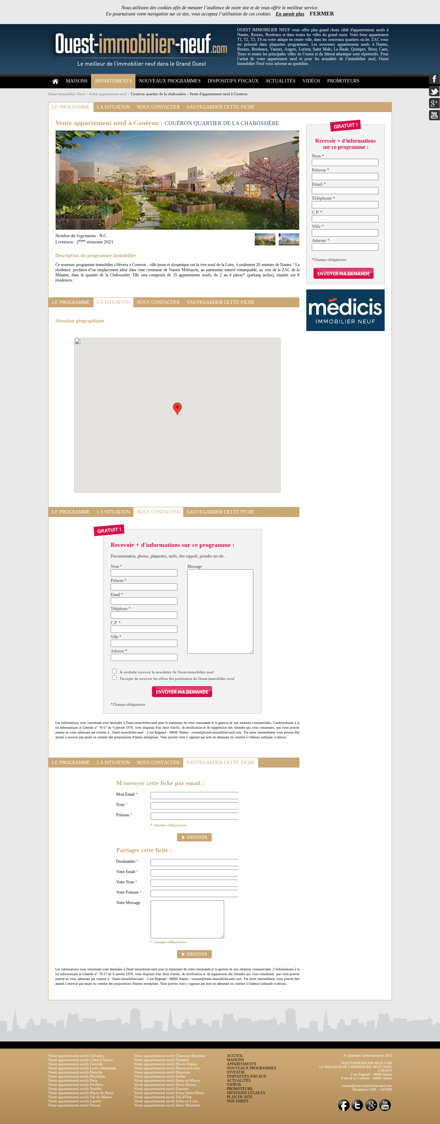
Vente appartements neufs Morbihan (77, 1076)
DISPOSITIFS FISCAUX (233, 81)
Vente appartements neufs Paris (72, 1080)
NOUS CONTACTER (158, 107)
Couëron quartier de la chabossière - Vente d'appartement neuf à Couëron (189, 94)
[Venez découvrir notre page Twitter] (357, 1110)
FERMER (322, 13)
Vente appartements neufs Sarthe (160, 1076)
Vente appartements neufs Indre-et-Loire (166, 1101)
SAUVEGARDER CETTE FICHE (221, 107)
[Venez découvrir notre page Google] (371, 1110)
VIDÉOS (311, 81)
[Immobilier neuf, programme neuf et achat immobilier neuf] (141, 72)
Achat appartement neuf (108, 94)
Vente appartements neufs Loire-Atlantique (82, 1068)
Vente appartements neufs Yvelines (75, 1084)
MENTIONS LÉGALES (246, 1093)
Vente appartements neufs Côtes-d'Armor (80, 1060)
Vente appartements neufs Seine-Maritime (167, 1105)
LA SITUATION (113, 107)
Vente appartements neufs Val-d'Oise (163, 1097)
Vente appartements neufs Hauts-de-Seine (81, 1093)
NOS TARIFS (237, 1101)
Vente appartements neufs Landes (74, 1101)
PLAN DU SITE (240, 1097)
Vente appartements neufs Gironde (75, 1064)
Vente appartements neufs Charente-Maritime (170, 1056)
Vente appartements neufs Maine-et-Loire (167, 1068)
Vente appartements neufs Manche (75, 1072)
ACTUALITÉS (280, 81)
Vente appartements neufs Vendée (74, 1089)
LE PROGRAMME (71, 107)
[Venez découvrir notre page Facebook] (344, 1110)
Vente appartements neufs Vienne (74, 1105)
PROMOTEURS (343, 81)
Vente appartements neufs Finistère (161, 1060)
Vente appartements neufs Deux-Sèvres (165, 1084)
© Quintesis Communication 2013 (368, 1055)
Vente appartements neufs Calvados (76, 1056)
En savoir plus (290, 13)
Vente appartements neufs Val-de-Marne (80, 1097)
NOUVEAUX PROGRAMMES (170, 81)
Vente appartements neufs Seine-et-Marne (167, 1080)
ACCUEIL (235, 1056)
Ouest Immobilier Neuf (66, 94)
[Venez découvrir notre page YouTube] (385, 1110)
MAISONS (77, 81)
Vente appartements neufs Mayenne (162, 1072)
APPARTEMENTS (113, 81)
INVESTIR (235, 1072)
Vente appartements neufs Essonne (161, 1089)
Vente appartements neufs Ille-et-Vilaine (165, 1064)
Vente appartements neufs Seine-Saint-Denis (169, 1093)
